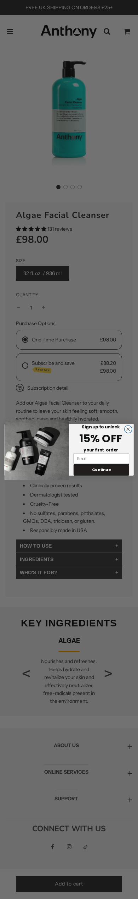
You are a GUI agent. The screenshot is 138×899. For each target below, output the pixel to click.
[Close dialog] (128, 429)
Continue (101, 469)
